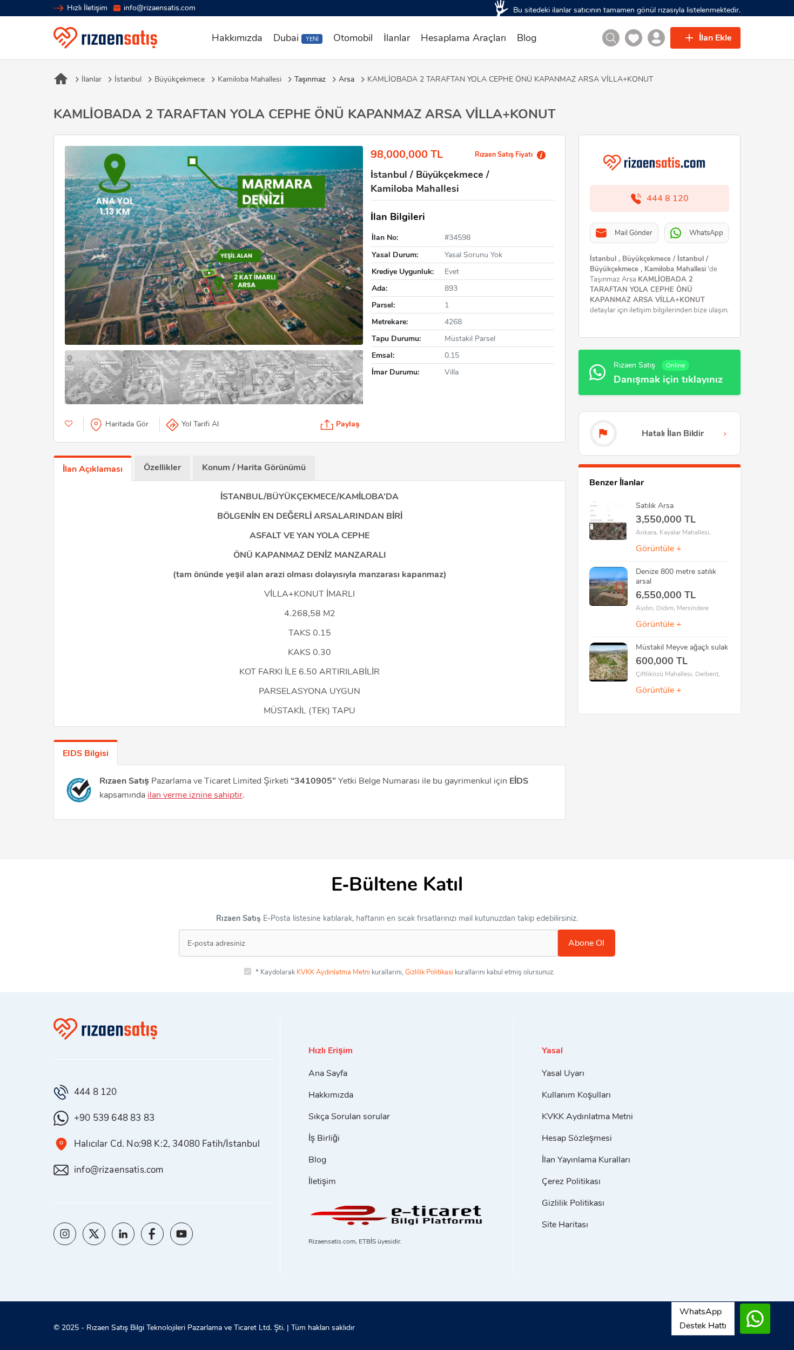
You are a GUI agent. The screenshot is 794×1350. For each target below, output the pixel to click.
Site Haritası (565, 1224)
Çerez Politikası (571, 1181)
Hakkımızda (237, 37)
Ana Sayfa (327, 1073)
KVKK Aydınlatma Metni (333, 972)
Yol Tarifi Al (200, 424)
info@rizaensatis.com (160, 8)
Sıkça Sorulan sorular (349, 1116)
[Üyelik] (656, 37)
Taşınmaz (310, 79)
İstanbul (128, 79)
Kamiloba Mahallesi (249, 79)
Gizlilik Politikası (429, 972)
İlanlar (396, 37)
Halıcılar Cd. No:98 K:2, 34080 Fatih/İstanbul (167, 1144)
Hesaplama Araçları (463, 37)
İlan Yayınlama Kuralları (586, 1159)
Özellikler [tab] (162, 467)
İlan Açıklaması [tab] (93, 469)
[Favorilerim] (633, 37)
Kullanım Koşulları (576, 1095)
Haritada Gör (127, 424)
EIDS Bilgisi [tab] (86, 753)
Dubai (295, 37)
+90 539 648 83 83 (114, 1118)
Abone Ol (586, 943)
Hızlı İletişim (87, 8)
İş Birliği (324, 1138)
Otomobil (353, 37)
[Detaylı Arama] (611, 37)
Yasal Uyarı (563, 1073)
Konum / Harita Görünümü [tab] (254, 467)
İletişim (322, 1181)
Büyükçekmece (179, 79)
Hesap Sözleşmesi (577, 1138)
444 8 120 (95, 1092)
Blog (527, 37)
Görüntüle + (659, 548)
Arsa (346, 79)
